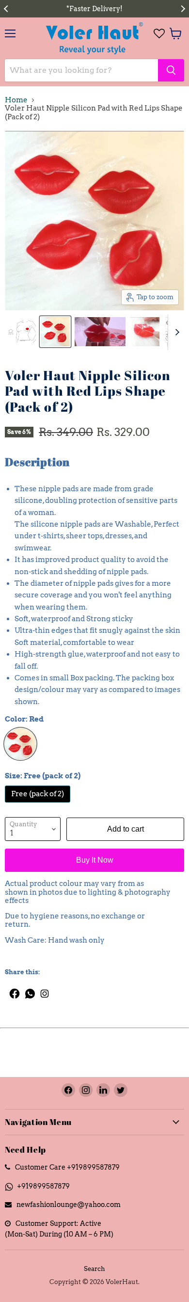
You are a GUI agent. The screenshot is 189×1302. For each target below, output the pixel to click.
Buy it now (94, 860)
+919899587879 (43, 1186)
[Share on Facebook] (12, 991)
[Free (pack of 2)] (39, 805)
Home (16, 100)
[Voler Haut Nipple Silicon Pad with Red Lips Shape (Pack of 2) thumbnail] (21, 331)
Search (94, 1268)
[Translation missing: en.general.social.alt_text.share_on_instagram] (45, 991)
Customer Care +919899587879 (67, 1167)
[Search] (171, 70)
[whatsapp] (30, 991)
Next (181, 8)
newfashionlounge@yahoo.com (68, 1204)
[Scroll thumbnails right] (175, 332)
